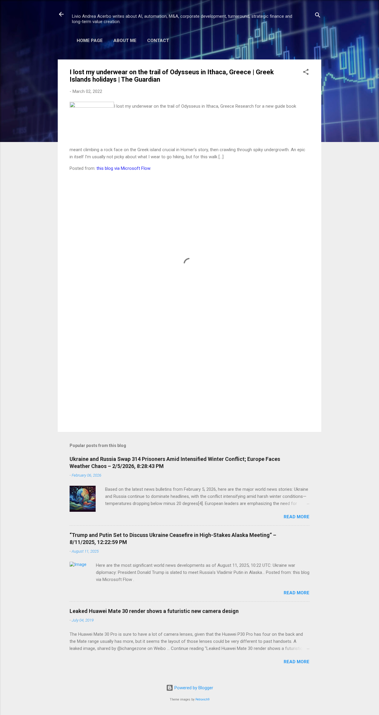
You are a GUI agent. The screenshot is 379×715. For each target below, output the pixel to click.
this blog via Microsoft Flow (123, 168)
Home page (90, 40)
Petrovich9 (202, 699)
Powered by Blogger (193, 687)
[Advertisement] (189, 376)
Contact (158, 40)
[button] (305, 73)
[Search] (317, 16)
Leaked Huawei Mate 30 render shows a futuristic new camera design (154, 611)
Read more (296, 516)
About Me (124, 40)
